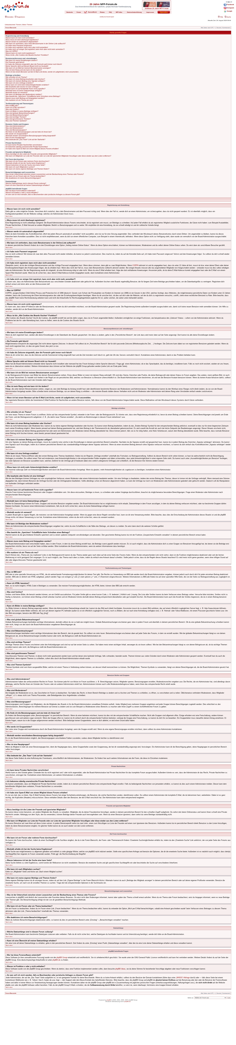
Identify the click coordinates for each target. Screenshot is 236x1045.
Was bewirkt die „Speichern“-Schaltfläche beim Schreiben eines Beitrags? (33, 96)
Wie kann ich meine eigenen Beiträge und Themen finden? (27, 169)
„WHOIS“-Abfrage (183, 978)
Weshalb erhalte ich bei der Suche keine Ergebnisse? (25, 163)
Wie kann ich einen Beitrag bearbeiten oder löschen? (25, 79)
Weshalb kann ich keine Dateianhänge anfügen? (24, 91)
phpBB (109, 1000)
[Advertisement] (118, 1026)
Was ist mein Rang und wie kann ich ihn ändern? (24, 70)
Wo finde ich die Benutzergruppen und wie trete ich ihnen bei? (29, 132)
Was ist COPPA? (12, 51)
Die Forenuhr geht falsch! (15, 62)
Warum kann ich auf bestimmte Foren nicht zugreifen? (25, 89)
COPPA (135, 265)
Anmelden (10, 17)
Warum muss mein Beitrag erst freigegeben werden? (25, 98)
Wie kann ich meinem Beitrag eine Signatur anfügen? (25, 81)
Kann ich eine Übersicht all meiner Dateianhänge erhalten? (28, 185)
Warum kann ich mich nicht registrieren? (20, 53)
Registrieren (20, 17)
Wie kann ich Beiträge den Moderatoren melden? (24, 94)
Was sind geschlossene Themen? (18, 119)
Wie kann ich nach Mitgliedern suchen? (20, 167)
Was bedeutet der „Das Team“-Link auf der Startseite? (25, 139)
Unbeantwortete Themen (13, 24)
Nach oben (9, 216)
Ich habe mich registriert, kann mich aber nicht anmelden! (27, 47)
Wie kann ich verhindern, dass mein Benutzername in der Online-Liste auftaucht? (36, 44)
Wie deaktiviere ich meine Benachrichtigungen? (23, 178)
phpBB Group (62, 957)
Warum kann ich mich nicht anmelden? (20, 38)
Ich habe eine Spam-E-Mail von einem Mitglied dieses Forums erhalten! (32, 149)
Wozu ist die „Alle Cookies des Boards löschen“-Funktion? (27, 55)
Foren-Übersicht (10, 27)
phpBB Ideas (120, 969)
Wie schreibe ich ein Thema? (16, 77)
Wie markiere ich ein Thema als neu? (19, 100)
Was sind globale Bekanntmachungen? (20, 113)
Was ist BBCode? (12, 105)
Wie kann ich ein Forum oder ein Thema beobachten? (25, 176)
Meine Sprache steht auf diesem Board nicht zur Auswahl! (27, 66)
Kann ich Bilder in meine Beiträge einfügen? (22, 111)
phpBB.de (56, 960)
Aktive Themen (27, 24)
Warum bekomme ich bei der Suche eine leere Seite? (25, 165)
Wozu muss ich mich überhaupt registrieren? (22, 40)
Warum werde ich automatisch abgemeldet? (22, 42)
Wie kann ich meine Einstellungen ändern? (22, 60)
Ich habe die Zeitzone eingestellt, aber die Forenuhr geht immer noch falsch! (34, 64)
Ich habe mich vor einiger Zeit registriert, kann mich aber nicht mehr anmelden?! (35, 49)
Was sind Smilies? (12, 109)
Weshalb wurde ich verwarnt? (17, 92)
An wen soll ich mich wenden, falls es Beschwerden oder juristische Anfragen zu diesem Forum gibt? (43, 194)
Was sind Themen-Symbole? (16, 121)
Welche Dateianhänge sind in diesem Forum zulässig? (26, 183)
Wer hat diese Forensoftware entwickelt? (21, 191)
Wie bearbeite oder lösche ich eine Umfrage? (22, 87)
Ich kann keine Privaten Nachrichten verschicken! (24, 145)
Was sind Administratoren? (15, 126)
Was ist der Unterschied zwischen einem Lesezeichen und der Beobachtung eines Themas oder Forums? (45, 174)
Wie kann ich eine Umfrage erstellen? (19, 83)
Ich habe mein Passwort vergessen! (19, 45)
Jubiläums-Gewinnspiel (107, 16)
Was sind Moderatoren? (14, 128)
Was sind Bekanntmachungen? (17, 115)
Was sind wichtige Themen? (16, 117)
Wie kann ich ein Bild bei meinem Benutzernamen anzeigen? (28, 68)
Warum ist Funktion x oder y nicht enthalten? (22, 193)
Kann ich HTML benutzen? (15, 107)
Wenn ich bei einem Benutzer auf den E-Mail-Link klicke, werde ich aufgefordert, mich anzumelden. (42, 72)
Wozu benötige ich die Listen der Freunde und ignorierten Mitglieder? (31, 154)
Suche (228, 17)
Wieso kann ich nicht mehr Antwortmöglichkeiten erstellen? (27, 85)
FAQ (221, 17)
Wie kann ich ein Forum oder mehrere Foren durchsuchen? (27, 161)
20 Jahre (95, 4)
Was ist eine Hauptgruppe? (16, 138)
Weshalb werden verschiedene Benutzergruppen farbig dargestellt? (31, 136)
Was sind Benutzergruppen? (16, 130)
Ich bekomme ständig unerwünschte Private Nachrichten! (27, 147)
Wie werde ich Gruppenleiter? (17, 134)
